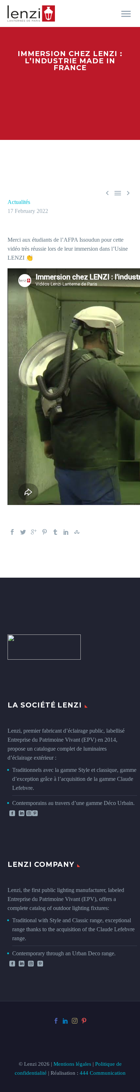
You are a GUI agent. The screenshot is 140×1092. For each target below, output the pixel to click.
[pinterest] (84, 1021)
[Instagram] (31, 963)
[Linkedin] (21, 963)
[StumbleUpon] (77, 532)
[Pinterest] (44, 532)
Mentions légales (72, 1064)
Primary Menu (126, 14)
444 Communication (103, 1073)
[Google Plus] (34, 532)
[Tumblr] (55, 532)
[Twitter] (23, 532)
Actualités (19, 202)
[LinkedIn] (66, 532)
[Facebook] (12, 532)
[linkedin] (21, 813)
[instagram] (75, 1021)
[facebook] (12, 813)
